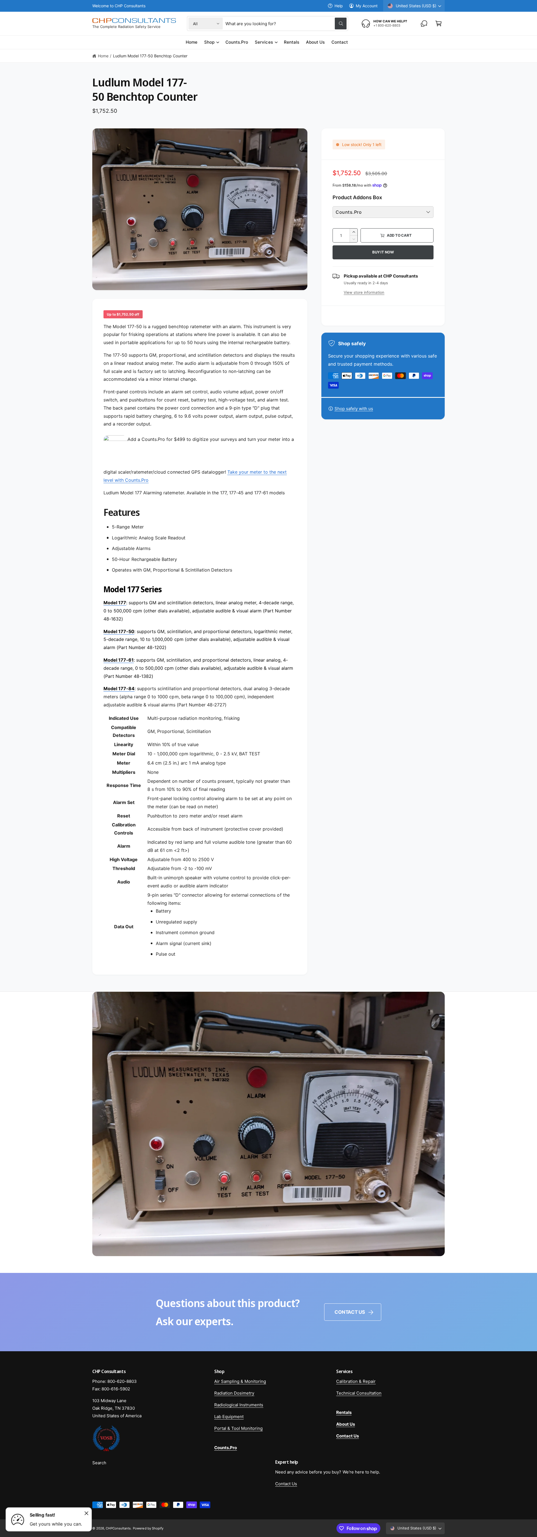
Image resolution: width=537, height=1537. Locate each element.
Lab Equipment (229, 1416)
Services (264, 42)
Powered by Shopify (148, 1528)
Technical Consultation (358, 1393)
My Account (367, 5)
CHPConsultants (118, 1528)
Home (103, 55)
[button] (438, 23)
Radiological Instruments (238, 1404)
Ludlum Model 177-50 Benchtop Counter (150, 55)
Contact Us (350, 1312)
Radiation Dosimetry (234, 1393)
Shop (209, 42)
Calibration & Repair (356, 1381)
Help (339, 5)
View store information (364, 292)
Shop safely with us (354, 408)
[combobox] (286, 23)
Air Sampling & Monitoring (240, 1381)
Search (99, 1462)
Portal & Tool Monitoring (238, 1428)
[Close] (86, 1513)
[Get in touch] (424, 23)
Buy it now (383, 252)
